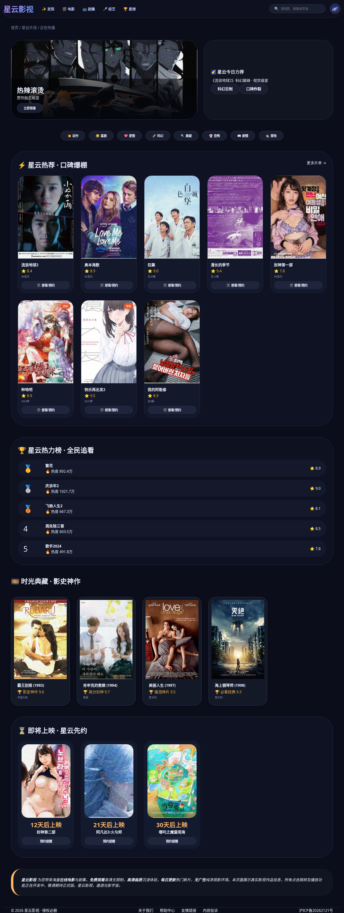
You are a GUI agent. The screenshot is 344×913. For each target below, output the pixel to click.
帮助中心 (167, 910)
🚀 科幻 (157, 136)
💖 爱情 (129, 136)
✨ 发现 (48, 9)
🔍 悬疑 (186, 136)
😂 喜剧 (101, 136)
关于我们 (145, 910)
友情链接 (188, 910)
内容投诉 (210, 910)
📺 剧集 (89, 9)
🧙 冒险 (271, 136)
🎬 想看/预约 (46, 285)
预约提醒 (46, 841)
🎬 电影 (68, 9)
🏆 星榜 (129, 9)
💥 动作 (72, 136)
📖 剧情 (242, 136)
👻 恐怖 (214, 136)
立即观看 (30, 108)
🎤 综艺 (109, 9)
